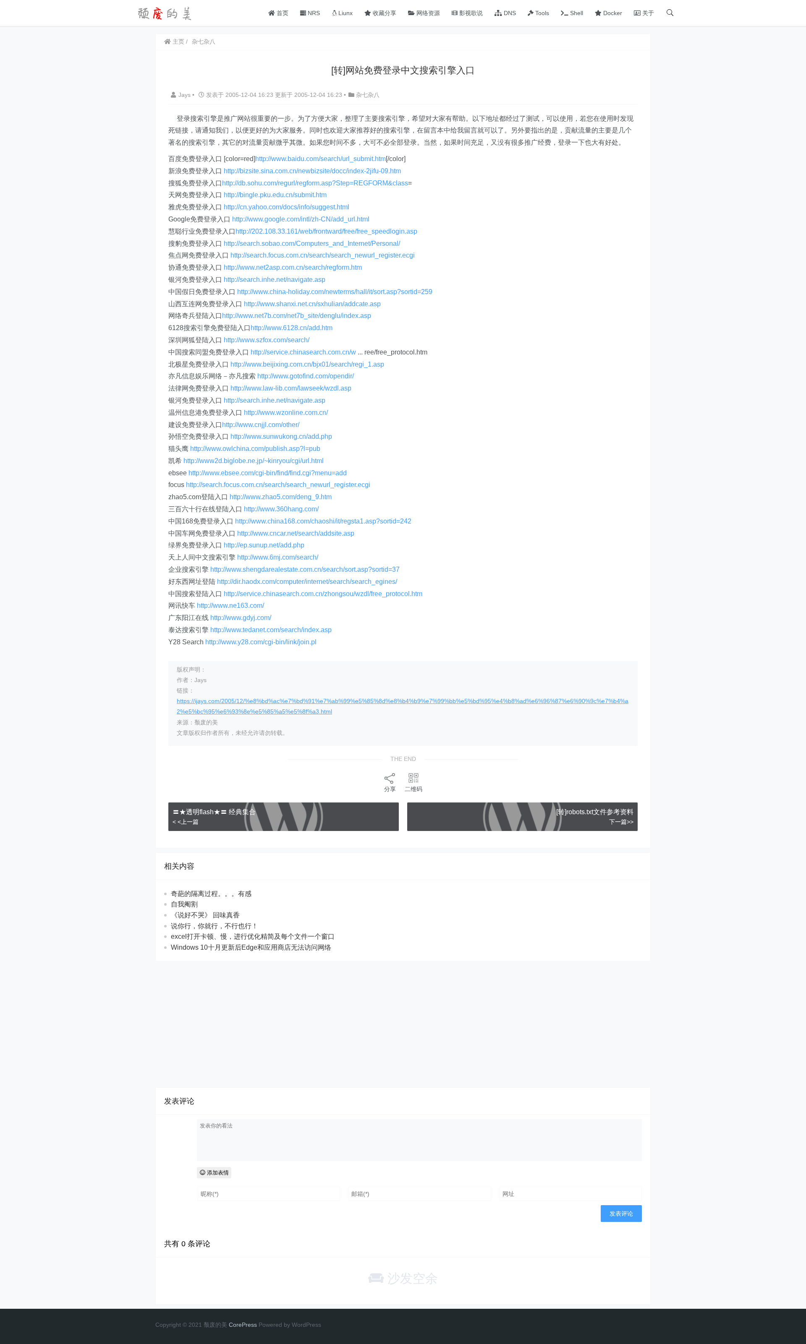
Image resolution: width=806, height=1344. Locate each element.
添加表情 (217, 1172)
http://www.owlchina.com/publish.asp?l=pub (255, 448)
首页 (281, 13)
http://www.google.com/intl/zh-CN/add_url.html (300, 219)
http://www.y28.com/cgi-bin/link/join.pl (261, 642)
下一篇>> (621, 821)
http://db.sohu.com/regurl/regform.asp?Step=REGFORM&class (315, 183)
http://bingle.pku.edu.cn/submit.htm (275, 194)
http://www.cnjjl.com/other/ (260, 424)
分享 (390, 789)
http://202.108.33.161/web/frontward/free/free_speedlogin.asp (326, 231)
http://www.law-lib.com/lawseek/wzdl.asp (290, 388)
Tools (541, 13)
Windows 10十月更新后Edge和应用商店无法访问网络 (251, 947)
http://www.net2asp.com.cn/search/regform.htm (293, 267)
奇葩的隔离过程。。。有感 (211, 893)
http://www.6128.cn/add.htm (291, 327)
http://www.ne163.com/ (230, 605)
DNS (509, 13)
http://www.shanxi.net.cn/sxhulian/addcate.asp (312, 303)
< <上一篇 (186, 821)
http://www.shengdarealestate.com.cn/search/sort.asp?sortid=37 (305, 569)
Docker (612, 13)
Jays (185, 94)
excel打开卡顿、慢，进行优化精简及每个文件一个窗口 (253, 936)
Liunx (345, 13)
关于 (647, 13)
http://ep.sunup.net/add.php (264, 545)
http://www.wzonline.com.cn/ (286, 412)
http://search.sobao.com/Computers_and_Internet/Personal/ (312, 243)
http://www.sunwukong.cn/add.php (281, 436)
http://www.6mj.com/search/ (277, 557)
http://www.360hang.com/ (281, 509)
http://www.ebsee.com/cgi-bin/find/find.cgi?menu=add (267, 473)
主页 (177, 41)
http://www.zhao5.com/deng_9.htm (281, 496)
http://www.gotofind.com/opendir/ (305, 376)
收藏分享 (383, 13)
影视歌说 (470, 13)
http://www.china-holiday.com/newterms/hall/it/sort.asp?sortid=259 (334, 291)
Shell (575, 13)
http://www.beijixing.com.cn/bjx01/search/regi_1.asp (307, 364)
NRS (313, 13)
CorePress (243, 1324)
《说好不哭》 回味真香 (205, 915)
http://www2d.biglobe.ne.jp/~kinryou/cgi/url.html (253, 460)
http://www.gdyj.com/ (240, 617)
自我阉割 (184, 904)
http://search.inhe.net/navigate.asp (274, 279)
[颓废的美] (165, 12)
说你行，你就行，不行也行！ (214, 926)
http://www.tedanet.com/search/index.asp (271, 629)
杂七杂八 (203, 41)
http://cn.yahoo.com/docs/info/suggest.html (286, 207)
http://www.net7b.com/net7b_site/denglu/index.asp (296, 315)
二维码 (413, 789)
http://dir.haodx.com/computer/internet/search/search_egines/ (307, 581)
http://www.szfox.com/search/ (266, 340)
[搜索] (670, 13)
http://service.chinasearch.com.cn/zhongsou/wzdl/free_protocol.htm (323, 593)
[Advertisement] (403, 1024)
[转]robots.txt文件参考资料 (594, 811)
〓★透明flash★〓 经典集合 (214, 811)
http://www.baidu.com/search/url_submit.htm (320, 158)
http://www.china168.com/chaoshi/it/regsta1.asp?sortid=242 (323, 521)
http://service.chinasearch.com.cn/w (303, 352)
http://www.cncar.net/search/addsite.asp (295, 533)
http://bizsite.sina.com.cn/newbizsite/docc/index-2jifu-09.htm (312, 171)
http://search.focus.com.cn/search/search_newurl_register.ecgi (322, 255)
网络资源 (427, 13)
